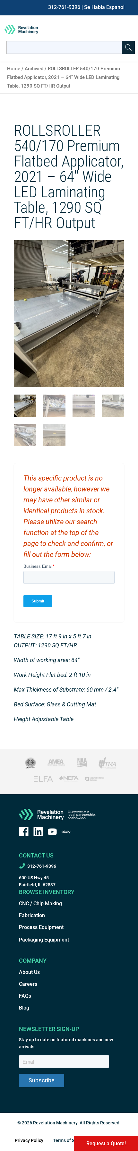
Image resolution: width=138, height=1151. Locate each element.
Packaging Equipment (44, 940)
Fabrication (32, 915)
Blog (24, 1008)
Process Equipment (41, 927)
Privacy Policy (29, 1140)
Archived (34, 69)
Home (13, 69)
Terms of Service (70, 1140)
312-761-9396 (64, 7)
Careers (28, 984)
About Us (29, 972)
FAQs (25, 996)
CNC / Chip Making (40, 903)
